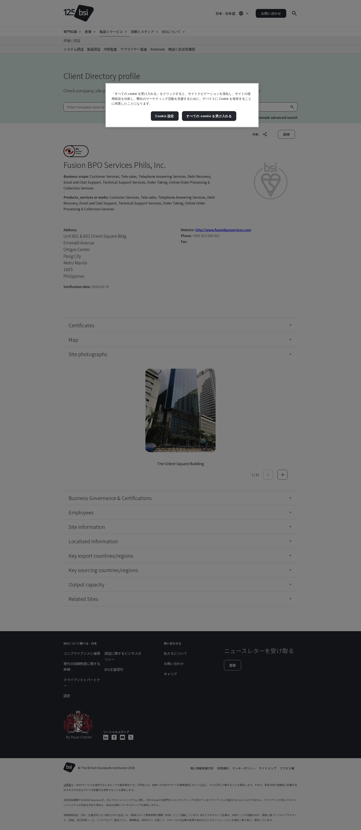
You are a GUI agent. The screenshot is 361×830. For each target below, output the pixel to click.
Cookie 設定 (164, 116)
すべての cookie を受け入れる (209, 116)
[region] (182, 105)
